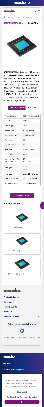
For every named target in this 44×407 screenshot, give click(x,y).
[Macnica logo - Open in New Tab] (20, 3)
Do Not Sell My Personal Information (22, 397)
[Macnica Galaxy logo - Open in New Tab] (9, 357)
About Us (8, 312)
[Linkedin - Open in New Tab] (22, 331)
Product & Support (12, 297)
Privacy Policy (22, 392)
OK (22, 402)
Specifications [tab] (17, 107)
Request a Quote (11, 316)
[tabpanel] (22, 150)
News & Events (10, 307)
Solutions (8, 302)
